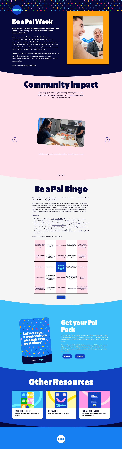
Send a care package (82, 267)
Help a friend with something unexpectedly (82, 256)
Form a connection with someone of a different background (40, 288)
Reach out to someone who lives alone (40, 256)
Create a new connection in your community (50, 256)
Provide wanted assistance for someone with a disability (82, 246)
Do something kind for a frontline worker (71, 267)
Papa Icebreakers (22, 411)
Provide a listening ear (61, 245)
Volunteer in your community (50, 245)
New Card (61, 297)
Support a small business (82, 277)
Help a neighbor (61, 277)
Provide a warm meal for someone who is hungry (72, 246)
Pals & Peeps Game (90, 411)
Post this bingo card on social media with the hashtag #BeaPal (71, 278)
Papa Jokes (53, 411)
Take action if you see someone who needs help (40, 246)
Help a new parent (40, 277)
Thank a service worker (61, 288)
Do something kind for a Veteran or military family (82, 288)
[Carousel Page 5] (64, 175)
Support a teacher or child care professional (71, 256)
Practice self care (72, 288)
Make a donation (50, 267)
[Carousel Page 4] (62, 175)
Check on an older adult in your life (50, 288)
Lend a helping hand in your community (61, 256)
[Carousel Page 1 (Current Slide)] (57, 175)
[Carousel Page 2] (59, 175)
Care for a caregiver (39, 267)
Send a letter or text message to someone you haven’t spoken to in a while (50, 277)
